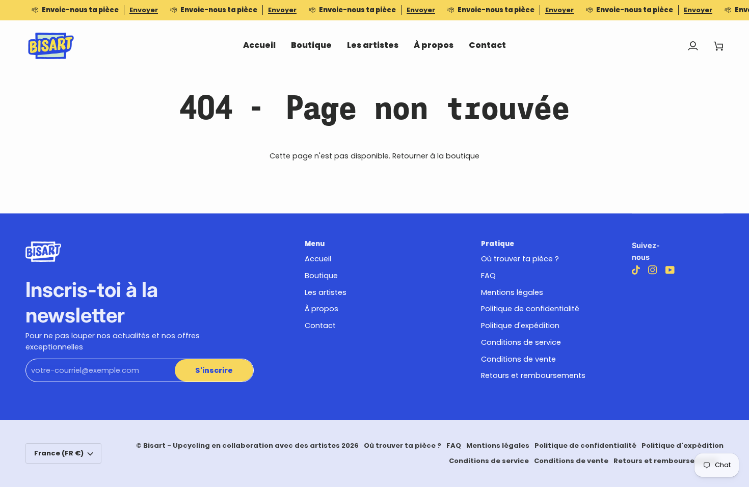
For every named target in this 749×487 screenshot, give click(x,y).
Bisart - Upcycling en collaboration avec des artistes (241, 445)
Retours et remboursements (533, 375)
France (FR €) (59, 453)
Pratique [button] (497, 244)
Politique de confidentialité (530, 309)
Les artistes (325, 292)
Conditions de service (521, 342)
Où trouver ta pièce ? (520, 259)
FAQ (488, 275)
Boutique (321, 275)
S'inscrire (214, 370)
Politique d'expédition (520, 325)
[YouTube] (670, 270)
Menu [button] (315, 244)
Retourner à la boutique (435, 156)
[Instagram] (652, 270)
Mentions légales (512, 292)
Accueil (318, 259)
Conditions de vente (518, 359)
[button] (311, 45)
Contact (320, 325)
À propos (321, 309)
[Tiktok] (636, 270)
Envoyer (143, 10)
